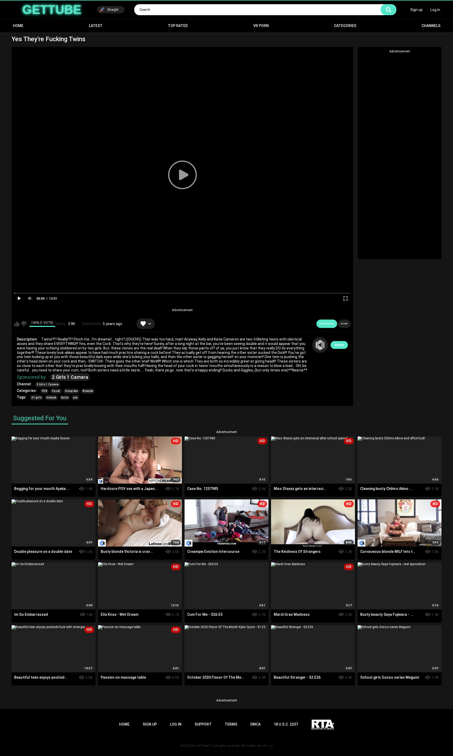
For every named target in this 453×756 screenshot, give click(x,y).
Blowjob (88, 391)
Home (18, 26)
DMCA (255, 724)
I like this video (17, 323)
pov (75, 397)
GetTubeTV (204, 746)
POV (44, 391)
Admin (339, 345)
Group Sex (71, 391)
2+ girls (36, 397)
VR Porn (261, 26)
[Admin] (320, 345)
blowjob (51, 397)
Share (344, 323)
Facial (56, 391)
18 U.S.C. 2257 (286, 724)
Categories (345, 26)
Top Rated (178, 26)
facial (65, 397)
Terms (231, 724)
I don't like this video (23, 323)
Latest (96, 26)
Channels (431, 26)
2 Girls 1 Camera (70, 377)
